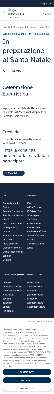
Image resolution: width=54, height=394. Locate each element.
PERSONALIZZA (27, 389)
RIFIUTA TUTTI (27, 380)
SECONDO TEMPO (34, 275)
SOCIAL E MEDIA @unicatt (13, 275)
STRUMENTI (32, 195)
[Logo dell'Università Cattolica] (18, 13)
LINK (4, 195)
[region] (27, 356)
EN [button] (49, 13)
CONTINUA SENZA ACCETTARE (40, 322)
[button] (44, 14)
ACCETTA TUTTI (27, 372)
